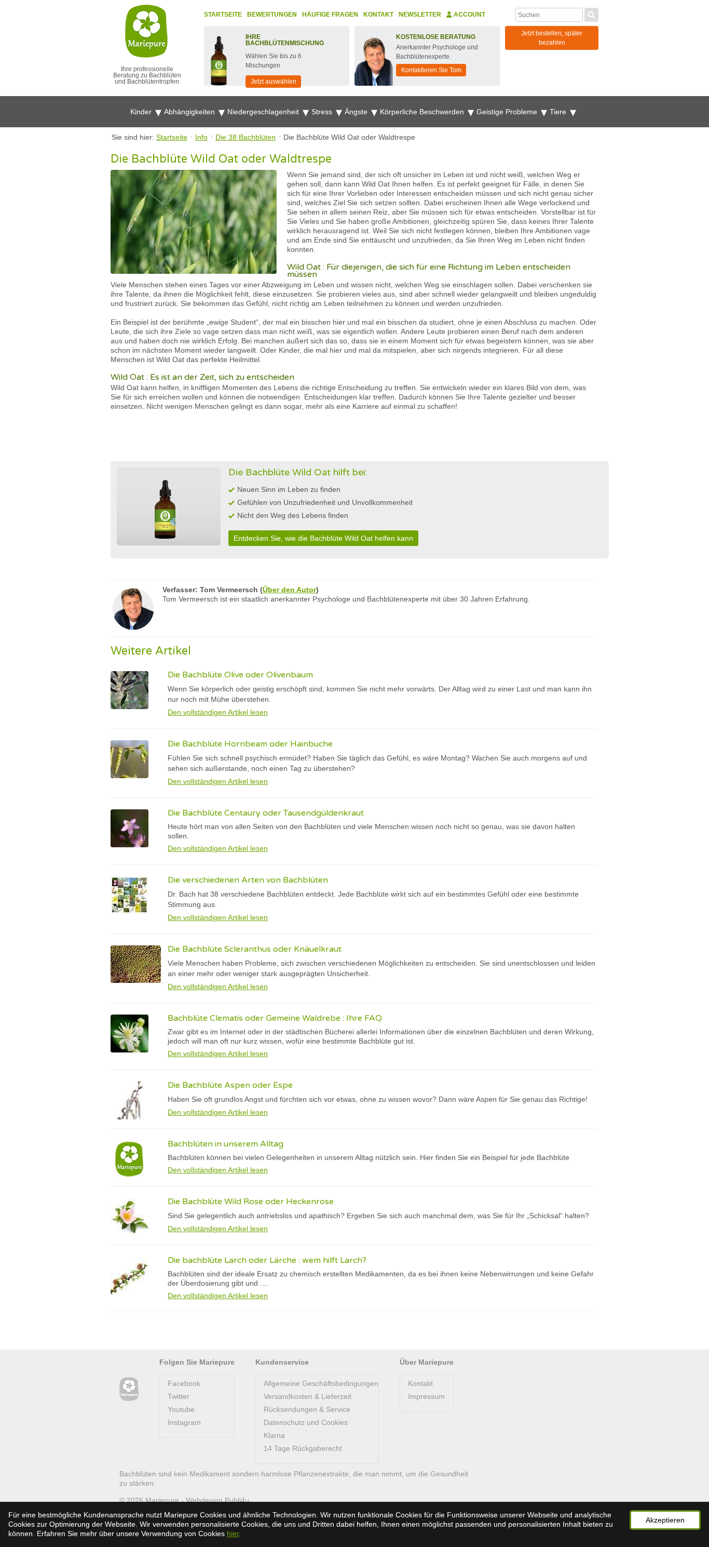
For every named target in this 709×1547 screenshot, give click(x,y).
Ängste (357, 112)
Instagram (184, 1422)
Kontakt (378, 14)
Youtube (181, 1409)
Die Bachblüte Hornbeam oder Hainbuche (250, 744)
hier (233, 1533)
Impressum (426, 1396)
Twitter (178, 1396)
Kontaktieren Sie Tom (431, 70)
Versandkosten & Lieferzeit (307, 1396)
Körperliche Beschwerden (423, 112)
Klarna (274, 1435)
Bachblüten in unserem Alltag (225, 1144)
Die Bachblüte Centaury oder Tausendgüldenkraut (266, 813)
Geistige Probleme (507, 112)
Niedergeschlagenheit (264, 112)
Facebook (184, 1383)
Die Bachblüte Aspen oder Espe (230, 1085)
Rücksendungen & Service (307, 1409)
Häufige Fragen (330, 14)
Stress (322, 112)
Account (468, 14)
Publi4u (237, 1500)
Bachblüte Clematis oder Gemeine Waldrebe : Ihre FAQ (275, 1018)
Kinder (142, 112)
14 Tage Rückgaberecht (303, 1448)
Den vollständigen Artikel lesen (218, 712)
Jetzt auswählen (273, 81)
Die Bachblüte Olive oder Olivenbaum (240, 675)
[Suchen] (591, 13)
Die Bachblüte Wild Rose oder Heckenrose (251, 1201)
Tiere (559, 112)
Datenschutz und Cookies (306, 1422)
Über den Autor (289, 589)
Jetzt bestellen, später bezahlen (551, 38)
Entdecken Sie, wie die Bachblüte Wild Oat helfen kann (323, 538)
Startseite (223, 14)
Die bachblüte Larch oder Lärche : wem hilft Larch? (267, 1260)
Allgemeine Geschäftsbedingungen (321, 1383)
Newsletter (420, 14)
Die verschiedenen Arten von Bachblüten (248, 880)
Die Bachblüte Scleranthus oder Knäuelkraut (255, 949)
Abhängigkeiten (190, 112)
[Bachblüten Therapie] (129, 1389)
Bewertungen (272, 14)
